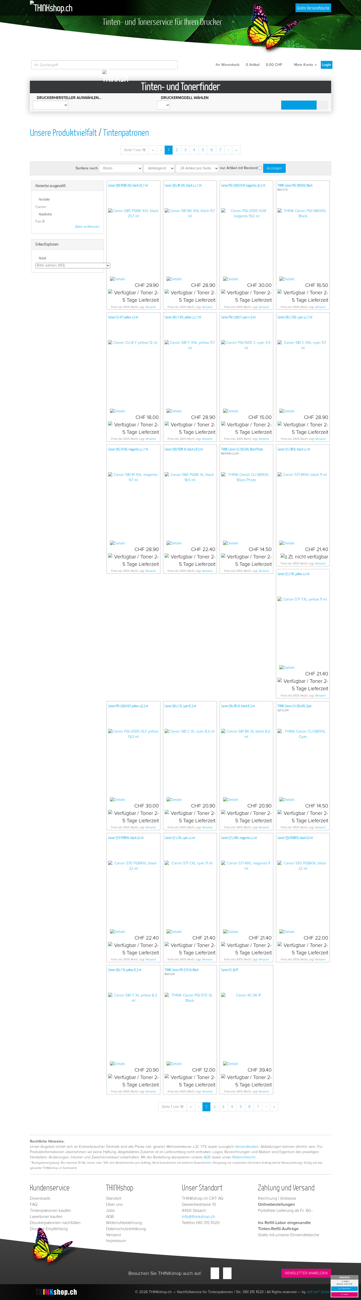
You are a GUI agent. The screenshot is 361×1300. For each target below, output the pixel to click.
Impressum (116, 1240)
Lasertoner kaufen (46, 1216)
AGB (207, 1157)
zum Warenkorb (344, 1289)
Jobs (110, 1210)
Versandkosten (247, 1146)
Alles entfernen (87, 226)
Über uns (114, 1204)
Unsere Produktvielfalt (63, 132)
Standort (113, 1198)
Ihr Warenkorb (248, 64)
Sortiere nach (87, 168)
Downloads (40, 1198)
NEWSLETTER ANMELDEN (306, 1273)
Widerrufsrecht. (244, 1157)
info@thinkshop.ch (198, 1216)
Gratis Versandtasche (313, 8)
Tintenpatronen (126, 132)
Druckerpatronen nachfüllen (55, 1222)
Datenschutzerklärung (126, 1228)
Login (326, 64)
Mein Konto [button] (303, 64)
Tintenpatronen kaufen (50, 1210)
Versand (150, 307)
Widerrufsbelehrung (124, 1222)
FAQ (34, 1204)
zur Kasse (344, 1294)
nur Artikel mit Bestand (239, 168)
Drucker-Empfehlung (49, 1228)
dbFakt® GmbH (319, 1292)
